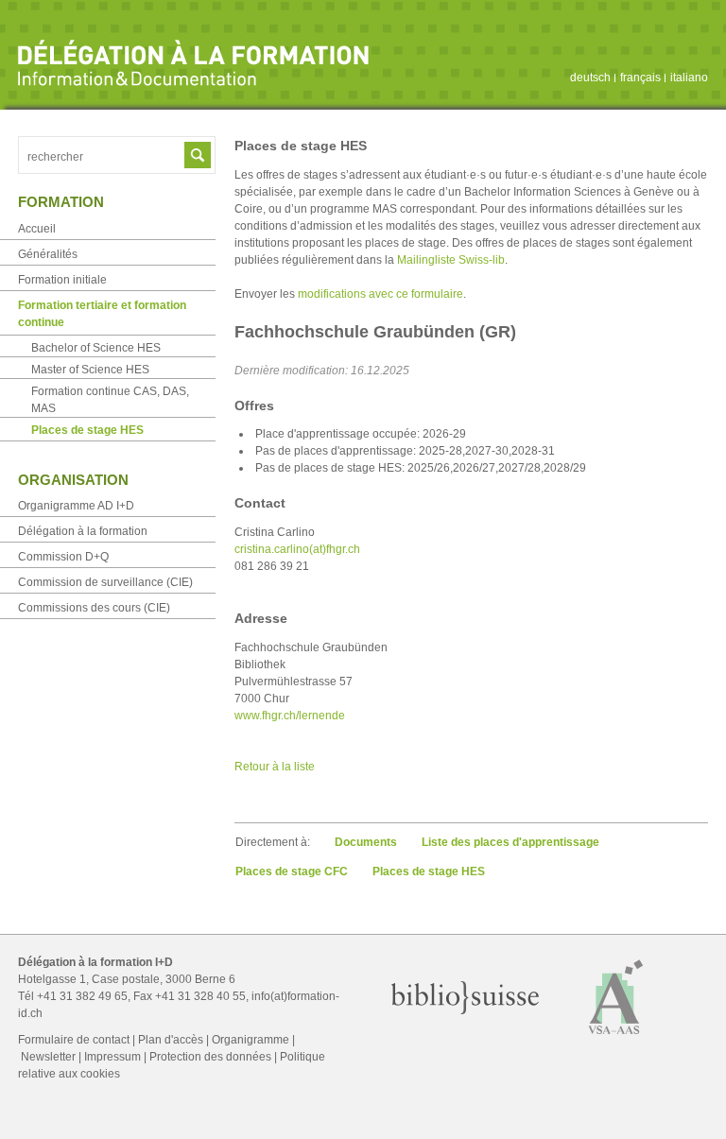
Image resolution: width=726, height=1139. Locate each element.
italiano (689, 77)
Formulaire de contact (74, 1039)
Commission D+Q (63, 556)
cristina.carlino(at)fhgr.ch (297, 549)
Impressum (112, 1056)
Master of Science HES (90, 369)
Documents (366, 842)
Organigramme (250, 1039)
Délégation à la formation (82, 531)
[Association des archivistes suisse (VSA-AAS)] (616, 1038)
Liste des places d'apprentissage (510, 842)
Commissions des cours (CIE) (94, 607)
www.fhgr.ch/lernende (289, 715)
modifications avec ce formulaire (380, 294)
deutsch (590, 77)
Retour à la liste (274, 766)
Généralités (48, 254)
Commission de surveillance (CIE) (105, 582)
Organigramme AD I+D (76, 505)
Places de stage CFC (291, 871)
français (640, 77)
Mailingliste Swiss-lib (451, 260)
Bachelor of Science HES (96, 347)
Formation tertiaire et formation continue (102, 314)
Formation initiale (62, 279)
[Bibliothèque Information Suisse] (465, 1010)
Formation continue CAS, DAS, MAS (110, 400)
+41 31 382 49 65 (82, 996)
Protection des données (210, 1056)
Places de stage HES (428, 871)
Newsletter (48, 1056)
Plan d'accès (170, 1039)
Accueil (37, 228)
